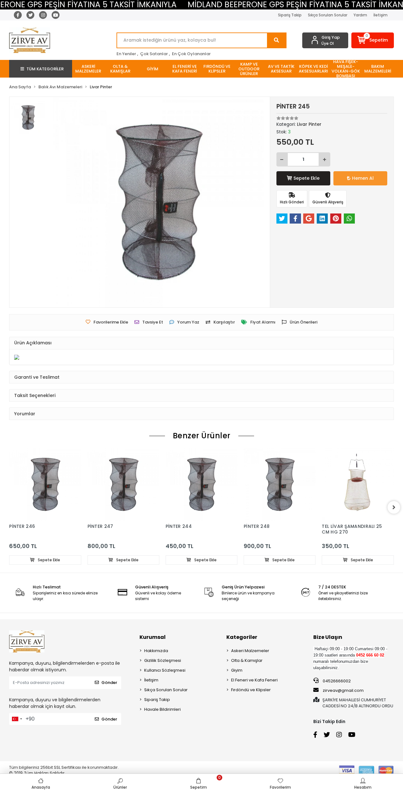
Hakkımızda (156, 651)
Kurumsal (152, 637)
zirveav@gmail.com (343, 690)
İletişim (380, 15)
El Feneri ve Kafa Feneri (254, 680)
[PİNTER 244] (201, 484)
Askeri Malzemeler (250, 651)
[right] (394, 507)
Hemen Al (363, 178)
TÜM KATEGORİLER (45, 69)
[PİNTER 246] (45, 484)
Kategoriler (241, 637)
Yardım (360, 15)
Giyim (236, 670)
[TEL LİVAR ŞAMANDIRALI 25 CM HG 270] (358, 484)
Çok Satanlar (154, 54)
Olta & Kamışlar (247, 660)
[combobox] (16, 719)
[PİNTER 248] (279, 484)
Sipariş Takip (290, 15)
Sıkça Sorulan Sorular (327, 15)
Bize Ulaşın (327, 637)
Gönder (109, 683)
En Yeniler (126, 54)
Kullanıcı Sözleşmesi (164, 670)
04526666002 (336, 681)
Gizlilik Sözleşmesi (162, 660)
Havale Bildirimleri (162, 709)
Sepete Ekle (306, 178)
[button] (372, 40)
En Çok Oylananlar (191, 54)
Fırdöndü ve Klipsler (251, 690)
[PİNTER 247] (123, 484)
